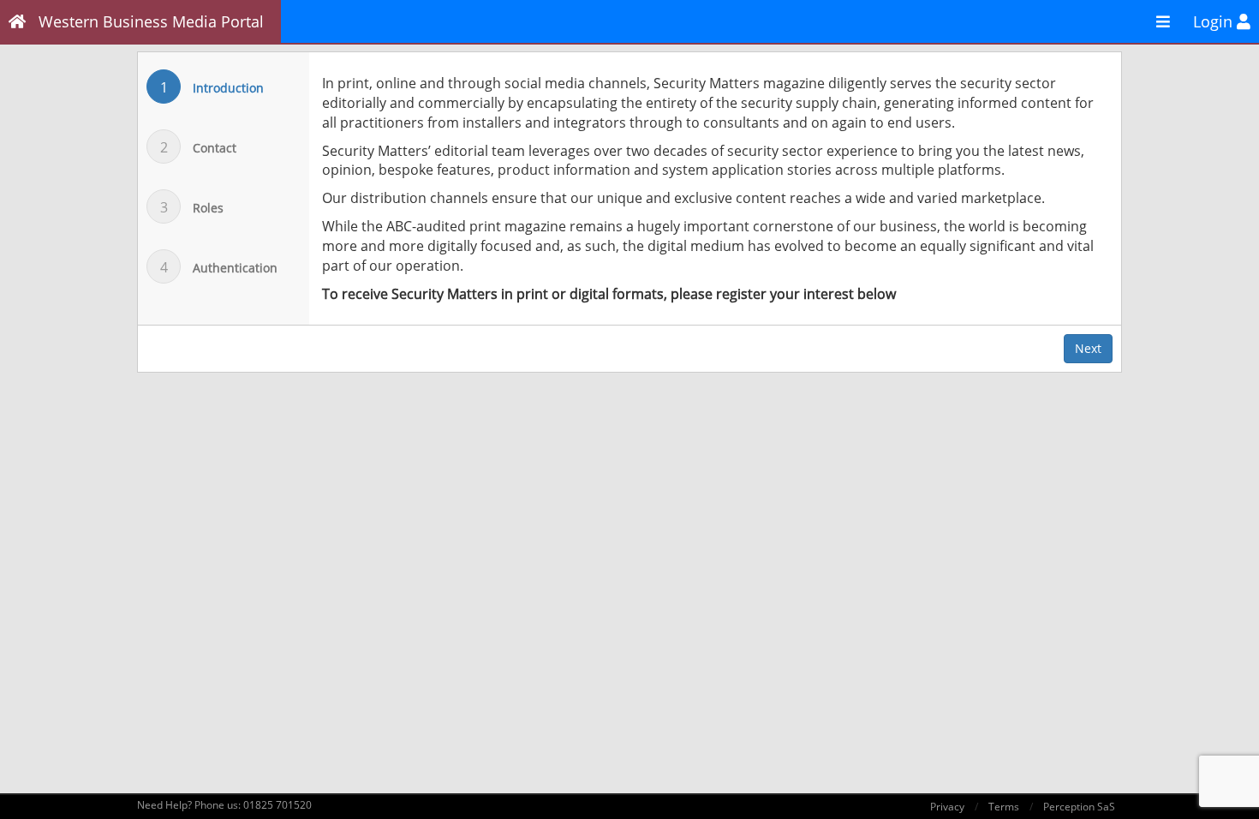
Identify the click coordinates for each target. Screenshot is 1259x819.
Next (1088, 348)
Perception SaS (1079, 806)
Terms (1003, 806)
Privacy (947, 806)
